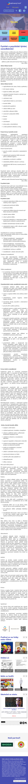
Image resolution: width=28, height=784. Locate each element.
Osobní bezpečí (4, 29)
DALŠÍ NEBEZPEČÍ (13, 29)
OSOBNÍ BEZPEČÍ (5, 39)
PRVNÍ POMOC (14, 33)
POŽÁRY (23, 32)
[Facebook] (20, 11)
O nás (7, 7)
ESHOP (23, 38)
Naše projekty (15, 7)
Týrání (20, 29)
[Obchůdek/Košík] (24, 11)
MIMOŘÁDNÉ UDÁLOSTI (14, 39)
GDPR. (24, 768)
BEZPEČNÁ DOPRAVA (4, 33)
